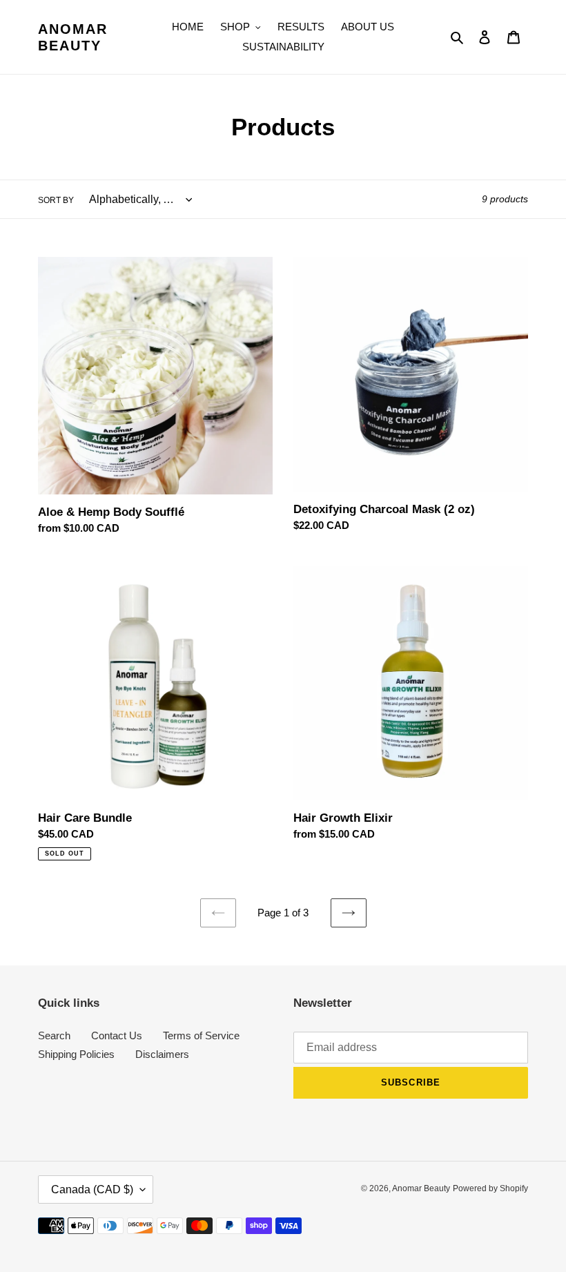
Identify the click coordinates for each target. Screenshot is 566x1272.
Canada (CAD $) (92, 1189)
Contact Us (116, 1035)
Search (54, 1035)
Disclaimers (162, 1054)
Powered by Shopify (490, 1188)
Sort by (56, 200)
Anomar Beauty (73, 37)
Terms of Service (201, 1035)
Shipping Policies (76, 1054)
